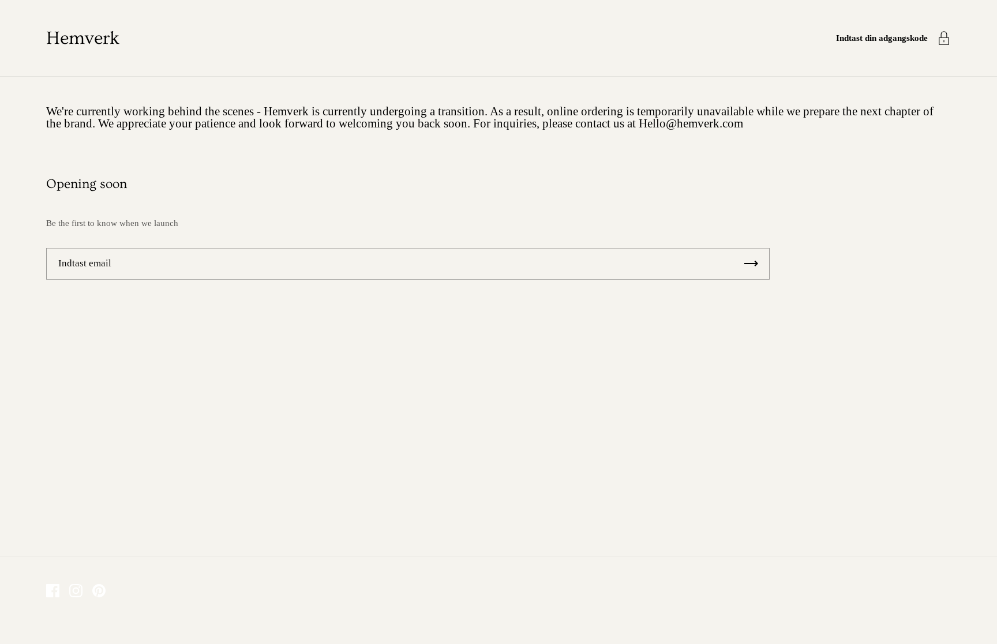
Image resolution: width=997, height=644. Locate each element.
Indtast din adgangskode (882, 38)
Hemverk (82, 38)
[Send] (751, 264)
